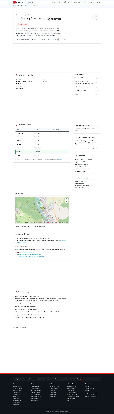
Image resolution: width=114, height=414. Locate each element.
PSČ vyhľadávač (35, 386)
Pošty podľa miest (17, 388)
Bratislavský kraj (17, 390)
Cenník (70, 2)
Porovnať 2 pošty (79, 188)
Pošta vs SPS (52, 394)
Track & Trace (38, 33)
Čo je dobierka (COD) (80, 162)
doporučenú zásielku (34, 31)
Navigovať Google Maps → (38, 226)
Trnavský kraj (16, 392)
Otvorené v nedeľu (35, 398)
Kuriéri (84, 2)
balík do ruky (47, 31)
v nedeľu (24, 242)
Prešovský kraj (16, 402)
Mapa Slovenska (17, 386)
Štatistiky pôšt (34, 400)
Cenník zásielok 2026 (80, 181)
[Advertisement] (57, 58)
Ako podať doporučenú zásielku (83, 159)
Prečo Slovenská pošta (73, 396)
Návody (92, 2)
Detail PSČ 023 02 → (93, 149)
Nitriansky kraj (16, 396)
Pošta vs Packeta (53, 388)
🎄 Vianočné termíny (72, 394)
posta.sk (53, 36)
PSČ (65, 2)
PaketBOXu (21, 36)
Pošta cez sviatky (71, 392)
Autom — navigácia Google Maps (27, 252)
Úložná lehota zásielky (81, 166)
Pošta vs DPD (52, 390)
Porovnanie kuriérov (54, 386)
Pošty (58, 2)
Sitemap (87, 390)
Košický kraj (16, 404)
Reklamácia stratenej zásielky (83, 169)
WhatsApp (35, 39)
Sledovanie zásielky (80, 184)
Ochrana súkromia (89, 388)
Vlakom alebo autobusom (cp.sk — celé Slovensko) (31, 256)
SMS (43, 39)
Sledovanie (77, 2)
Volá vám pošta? (71, 398)
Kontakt (87, 386)
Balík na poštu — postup (81, 164)
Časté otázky (70, 390)
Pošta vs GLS (52, 392)
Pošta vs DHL (52, 396)
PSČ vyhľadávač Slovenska (82, 186)
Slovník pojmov (71, 388)
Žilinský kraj (20, 6)
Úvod (53, 2)
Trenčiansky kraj (17, 394)
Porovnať (63, 39)
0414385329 (19, 89)
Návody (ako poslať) (72, 386)
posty (19, 2)
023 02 (45, 82)
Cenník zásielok (35, 388)
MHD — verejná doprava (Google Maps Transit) (30, 254)
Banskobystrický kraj (18, 400)
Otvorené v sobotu (36, 396)
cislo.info (91, 396)
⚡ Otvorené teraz (36, 394)
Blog (98, 2)
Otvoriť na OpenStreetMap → (22, 226)
